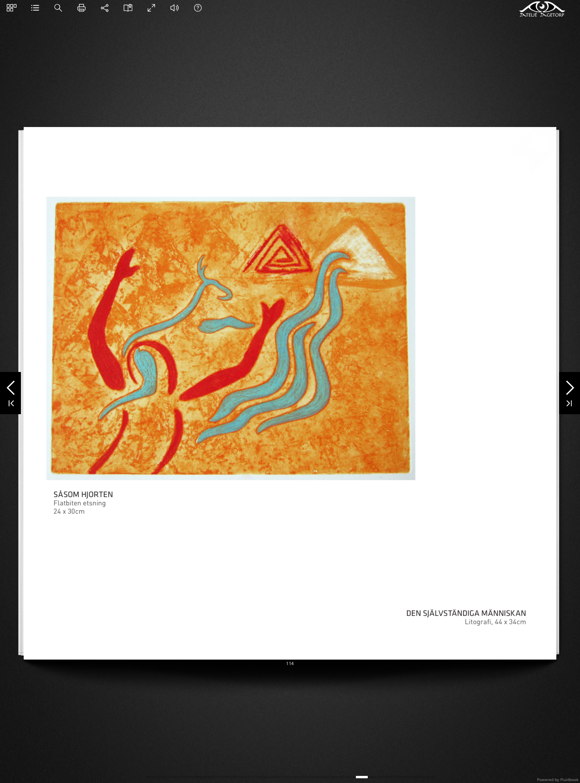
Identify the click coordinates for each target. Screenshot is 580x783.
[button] (11, 8)
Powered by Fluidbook (557, 779)
